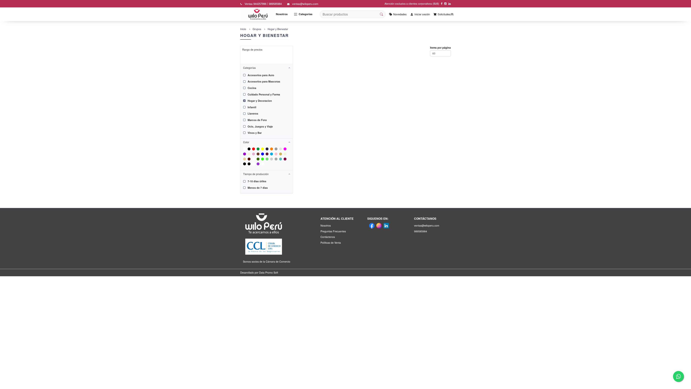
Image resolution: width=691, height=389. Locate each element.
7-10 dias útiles (257, 181)
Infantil (252, 107)
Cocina (252, 88)
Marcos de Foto (257, 120)
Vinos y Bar (255, 133)
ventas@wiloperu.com (305, 4)
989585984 (275, 4)
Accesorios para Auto (261, 75)
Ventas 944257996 (255, 4)
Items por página (440, 47)
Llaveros (253, 113)
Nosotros (282, 14)
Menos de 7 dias (258, 187)
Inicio (243, 29)
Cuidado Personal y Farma (264, 94)
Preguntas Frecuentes (333, 231)
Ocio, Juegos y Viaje (260, 126)
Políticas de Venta (330, 242)
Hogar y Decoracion (260, 100)
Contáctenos (327, 237)
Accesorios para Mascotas (264, 81)
